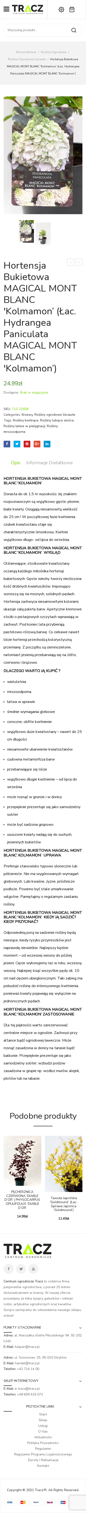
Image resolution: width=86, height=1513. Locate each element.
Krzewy (27, 414)
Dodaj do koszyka (7, 1183)
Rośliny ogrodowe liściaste (27, 59)
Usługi (43, 1426)
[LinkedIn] (47, 444)
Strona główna (26, 52)
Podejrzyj (14, 1183)
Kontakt (43, 1466)
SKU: (7, 409)
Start (43, 1414)
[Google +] (37, 444)
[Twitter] (17, 444)
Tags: (8, 420)
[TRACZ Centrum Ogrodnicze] (27, 9)
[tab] (17, 463)
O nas (43, 1431)
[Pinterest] (27, 444)
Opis (16, 463)
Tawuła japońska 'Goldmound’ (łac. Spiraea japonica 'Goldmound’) (63, 1204)
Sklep (43, 1420)
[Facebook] (7, 444)
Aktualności (43, 1437)
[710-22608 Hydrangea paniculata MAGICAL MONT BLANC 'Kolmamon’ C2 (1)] (43, 233)
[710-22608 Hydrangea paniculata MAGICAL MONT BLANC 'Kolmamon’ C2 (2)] (43, 155)
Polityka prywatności (43, 1443)
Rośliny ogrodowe (53, 52)
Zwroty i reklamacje (43, 1460)
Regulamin (43, 1448)
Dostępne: (11, 392)
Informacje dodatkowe (49, 463)
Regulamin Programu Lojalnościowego (43, 1454)
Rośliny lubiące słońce (57, 420)
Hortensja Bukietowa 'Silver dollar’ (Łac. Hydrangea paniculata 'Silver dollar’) (70, 263)
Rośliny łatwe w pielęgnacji (24, 426)
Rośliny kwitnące (25, 420)
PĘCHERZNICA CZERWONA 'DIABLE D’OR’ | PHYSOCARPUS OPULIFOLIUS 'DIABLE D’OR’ (22, 1200)
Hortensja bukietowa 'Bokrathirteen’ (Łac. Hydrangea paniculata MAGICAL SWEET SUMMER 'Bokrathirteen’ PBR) (78, 263)
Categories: (12, 414)
